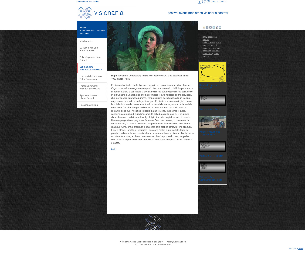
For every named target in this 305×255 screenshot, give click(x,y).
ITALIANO (215, 1)
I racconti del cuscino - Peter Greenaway (91, 78)
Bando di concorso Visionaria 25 (208, 87)
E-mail (204, 27)
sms (205, 44)
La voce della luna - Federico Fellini (89, 49)
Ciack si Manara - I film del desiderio (92, 32)
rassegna (212, 36)
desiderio (207, 50)
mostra (206, 39)
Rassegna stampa (89, 104)
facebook (210, 27)
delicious (217, 27)
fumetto (215, 50)
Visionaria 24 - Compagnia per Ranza (210, 178)
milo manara (214, 47)
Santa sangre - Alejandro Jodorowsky (91, 68)
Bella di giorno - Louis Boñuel (90, 59)
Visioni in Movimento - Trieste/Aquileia (210, 133)
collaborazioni (209, 42)
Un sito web (296, 249)
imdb (113, 149)
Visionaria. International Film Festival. (107, 12)
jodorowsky (208, 53)
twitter (213, 27)
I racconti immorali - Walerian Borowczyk (90, 87)
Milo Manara (86, 41)
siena (218, 42)
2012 (205, 36)
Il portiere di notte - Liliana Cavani (89, 97)
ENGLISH (223, 1)
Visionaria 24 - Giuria (209, 109)
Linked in (220, 27)
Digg (207, 27)
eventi (83, 27)
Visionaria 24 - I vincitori (211, 155)
